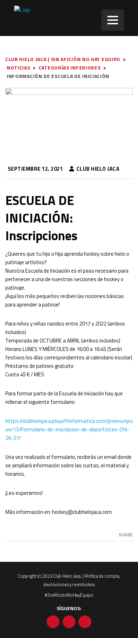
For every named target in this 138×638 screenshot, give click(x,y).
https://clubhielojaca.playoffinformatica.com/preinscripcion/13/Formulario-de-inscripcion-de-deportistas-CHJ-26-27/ (69, 429)
